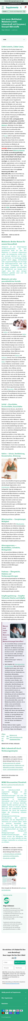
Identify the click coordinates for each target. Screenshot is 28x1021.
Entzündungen (5, 487)
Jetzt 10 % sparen (20, 962)
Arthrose (15, 792)
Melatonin (4, 125)
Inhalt (4, 39)
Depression (10, 389)
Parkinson (4, 357)
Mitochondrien (20, 524)
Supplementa (7, 1017)
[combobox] (14, 11)
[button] (25, 7)
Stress (5, 136)
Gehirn (5, 332)
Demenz (17, 355)
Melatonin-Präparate (19, 150)
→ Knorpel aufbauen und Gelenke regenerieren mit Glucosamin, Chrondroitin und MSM (12, 856)
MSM (7, 207)
